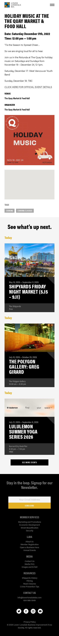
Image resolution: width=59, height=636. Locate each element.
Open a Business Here (29, 547)
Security (29, 530)
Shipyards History (29, 577)
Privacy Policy (30, 621)
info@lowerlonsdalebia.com (29, 597)
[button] (29, 181)
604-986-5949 (29, 600)
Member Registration (30, 544)
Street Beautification (29, 527)
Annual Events (29, 550)
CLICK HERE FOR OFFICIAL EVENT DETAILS (28, 87)
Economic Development (29, 524)
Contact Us (29, 561)
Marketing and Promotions (29, 521)
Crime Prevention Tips (29, 586)
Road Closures (29, 583)
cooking (9, 210)
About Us (29, 541)
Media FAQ (29, 564)
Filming (29, 580)
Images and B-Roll (29, 566)
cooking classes (25, 210)
